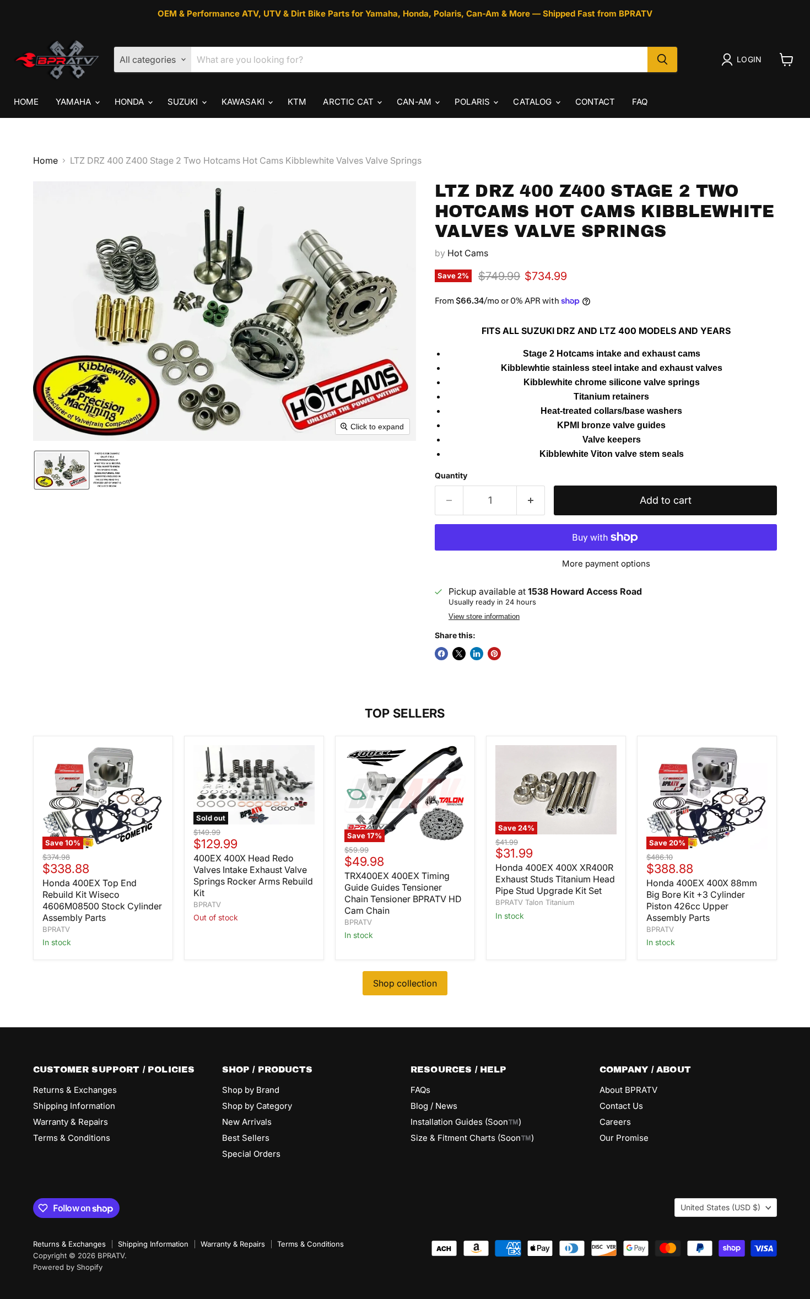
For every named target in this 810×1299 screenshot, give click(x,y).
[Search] (662, 59)
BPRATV (56, 929)
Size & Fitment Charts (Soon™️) (472, 1138)
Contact (595, 101)
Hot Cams (467, 252)
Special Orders (251, 1154)
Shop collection (405, 983)
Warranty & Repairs (70, 1122)
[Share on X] (459, 653)
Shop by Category (257, 1106)
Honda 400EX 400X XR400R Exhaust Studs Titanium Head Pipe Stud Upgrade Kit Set (555, 879)
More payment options (606, 563)
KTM (297, 101)
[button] (743, 59)
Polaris (473, 101)
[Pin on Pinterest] (494, 653)
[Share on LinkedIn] (476, 653)
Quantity (451, 475)
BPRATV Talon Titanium (534, 902)
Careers (615, 1122)
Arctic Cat (349, 101)
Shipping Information (74, 1106)
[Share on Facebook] (441, 653)
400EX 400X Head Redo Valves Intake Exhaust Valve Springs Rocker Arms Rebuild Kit (253, 875)
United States (720, 1207)
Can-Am (415, 101)
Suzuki (184, 101)
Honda (131, 101)
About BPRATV (628, 1090)
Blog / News (434, 1106)
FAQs (420, 1090)
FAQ (639, 101)
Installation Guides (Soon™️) (466, 1122)
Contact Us (621, 1106)
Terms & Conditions (71, 1138)
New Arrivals (247, 1122)
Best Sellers (245, 1138)
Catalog (533, 101)
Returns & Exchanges (75, 1090)
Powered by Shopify (67, 1267)
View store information (484, 617)
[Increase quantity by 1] (531, 501)
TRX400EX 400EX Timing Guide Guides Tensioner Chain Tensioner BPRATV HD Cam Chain (403, 893)
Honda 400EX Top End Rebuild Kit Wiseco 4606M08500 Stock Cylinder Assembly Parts (102, 900)
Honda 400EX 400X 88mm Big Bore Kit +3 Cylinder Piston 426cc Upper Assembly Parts (701, 900)
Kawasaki (244, 101)
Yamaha (75, 101)
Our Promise (624, 1138)
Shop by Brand (250, 1090)
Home (26, 101)
